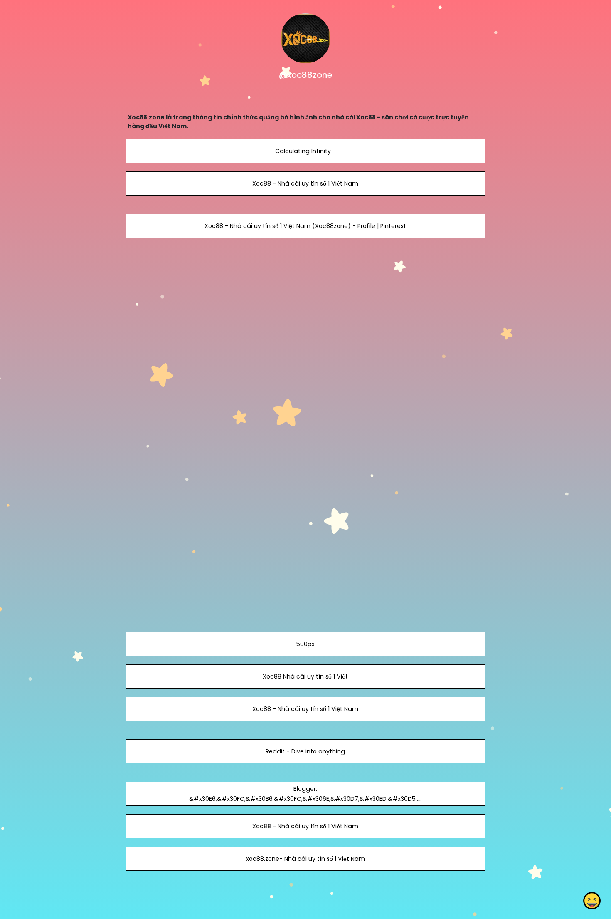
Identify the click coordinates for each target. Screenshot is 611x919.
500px (305, 644)
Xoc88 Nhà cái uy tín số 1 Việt (305, 676)
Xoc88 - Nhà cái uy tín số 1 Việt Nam (305, 183)
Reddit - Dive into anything (305, 751)
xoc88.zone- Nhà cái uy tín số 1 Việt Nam (305, 859)
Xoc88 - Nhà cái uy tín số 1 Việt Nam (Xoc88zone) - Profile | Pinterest (305, 226)
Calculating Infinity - (305, 151)
